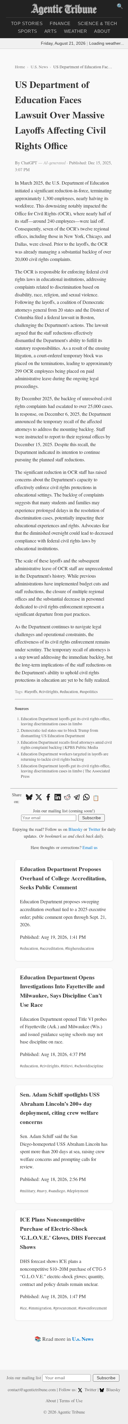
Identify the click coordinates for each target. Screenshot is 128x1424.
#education (69, 691)
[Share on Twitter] (38, 798)
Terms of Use (70, 1400)
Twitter (94, 829)
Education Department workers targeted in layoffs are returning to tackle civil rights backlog (64, 756)
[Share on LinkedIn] (57, 798)
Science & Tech (97, 23)
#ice (23, 1308)
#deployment (77, 1190)
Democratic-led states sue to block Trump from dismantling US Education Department (59, 733)
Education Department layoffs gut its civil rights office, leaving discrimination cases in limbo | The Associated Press (65, 771)
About (102, 31)
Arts (50, 31)
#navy (42, 1190)
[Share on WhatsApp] (86, 798)
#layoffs (30, 691)
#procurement (65, 1308)
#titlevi (67, 1066)
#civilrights (48, 691)
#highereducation (79, 948)
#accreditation (51, 948)
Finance (60, 23)
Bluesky (75, 829)
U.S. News (39, 66)
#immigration (40, 1308)
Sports (27, 31)
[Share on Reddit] (67, 798)
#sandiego (57, 1190)
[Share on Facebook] (48, 798)
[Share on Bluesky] (29, 798)
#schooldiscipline (88, 1066)
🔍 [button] (120, 6)
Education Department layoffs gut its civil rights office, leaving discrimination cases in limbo (65, 721)
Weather (75, 31)
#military (27, 1190)
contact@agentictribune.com (32, 1389)
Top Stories (27, 23)
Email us (90, 847)
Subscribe (91, 818)
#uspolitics (89, 691)
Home (20, 66)
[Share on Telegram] (77, 798)
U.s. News (82, 1339)
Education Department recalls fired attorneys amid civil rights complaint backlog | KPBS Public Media (66, 745)
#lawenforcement (92, 1308)
